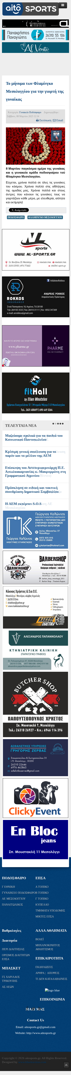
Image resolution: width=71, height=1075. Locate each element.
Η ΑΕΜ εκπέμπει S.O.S (23, 504)
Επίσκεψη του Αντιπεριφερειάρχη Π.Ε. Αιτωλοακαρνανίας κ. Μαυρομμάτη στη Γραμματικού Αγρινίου (35, 472)
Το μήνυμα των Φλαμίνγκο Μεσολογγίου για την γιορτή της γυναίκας (35, 91)
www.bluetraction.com (32, 1062)
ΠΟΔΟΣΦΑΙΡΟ (16, 217)
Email (59, 120)
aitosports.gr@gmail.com (39, 1027)
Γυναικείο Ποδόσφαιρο (30, 112)
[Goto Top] (66, 1064)
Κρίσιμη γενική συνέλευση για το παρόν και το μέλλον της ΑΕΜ (30, 454)
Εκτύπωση (45, 120)
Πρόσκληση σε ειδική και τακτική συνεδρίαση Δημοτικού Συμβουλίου (32, 490)
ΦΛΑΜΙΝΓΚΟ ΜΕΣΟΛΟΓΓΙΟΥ (45, 217)
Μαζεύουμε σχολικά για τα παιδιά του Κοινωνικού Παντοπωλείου (34, 437)
